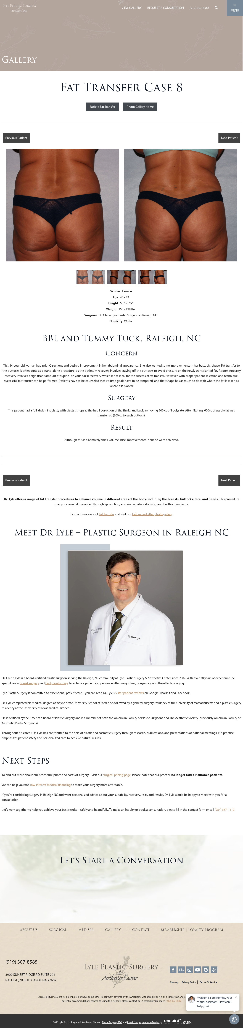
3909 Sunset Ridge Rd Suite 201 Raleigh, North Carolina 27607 (30, 977)
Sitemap (174, 982)
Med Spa (86, 930)
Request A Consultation (165, 8)
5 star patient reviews (129, 693)
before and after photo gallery (152, 514)
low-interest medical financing (50, 785)
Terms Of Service (208, 982)
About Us (29, 930)
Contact (140, 930)
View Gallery (132, 8)
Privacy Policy (189, 982)
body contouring (56, 683)
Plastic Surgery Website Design (143, 1022)
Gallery (113, 930)
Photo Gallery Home (140, 107)
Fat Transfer (106, 514)
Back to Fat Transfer (102, 107)
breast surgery (29, 683)
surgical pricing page (117, 775)
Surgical (58, 930)
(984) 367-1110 (224, 810)
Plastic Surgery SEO (112, 1022)
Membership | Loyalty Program (192, 930)
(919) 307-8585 (199, 8)
